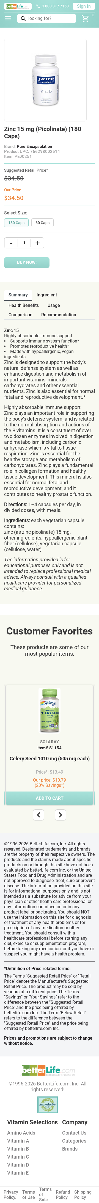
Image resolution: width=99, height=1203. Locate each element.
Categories (74, 1141)
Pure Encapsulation (34, 146)
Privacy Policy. (11, 1194)
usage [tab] (54, 305)
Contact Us (74, 1133)
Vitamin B (18, 1149)
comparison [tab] (20, 314)
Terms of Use (28, 1194)
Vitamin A (18, 1141)
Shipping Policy (83, 1194)
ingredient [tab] (47, 295)
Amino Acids (21, 1133)
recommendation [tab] (58, 314)
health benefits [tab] (24, 305)
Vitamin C (18, 1157)
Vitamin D (18, 1165)
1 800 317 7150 (55, 6)
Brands (70, 1149)
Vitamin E (18, 1173)
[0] (85, 18)
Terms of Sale (45, 1194)
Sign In (84, 6)
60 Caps (42, 223)
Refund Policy (63, 1194)
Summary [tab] (18, 295)
